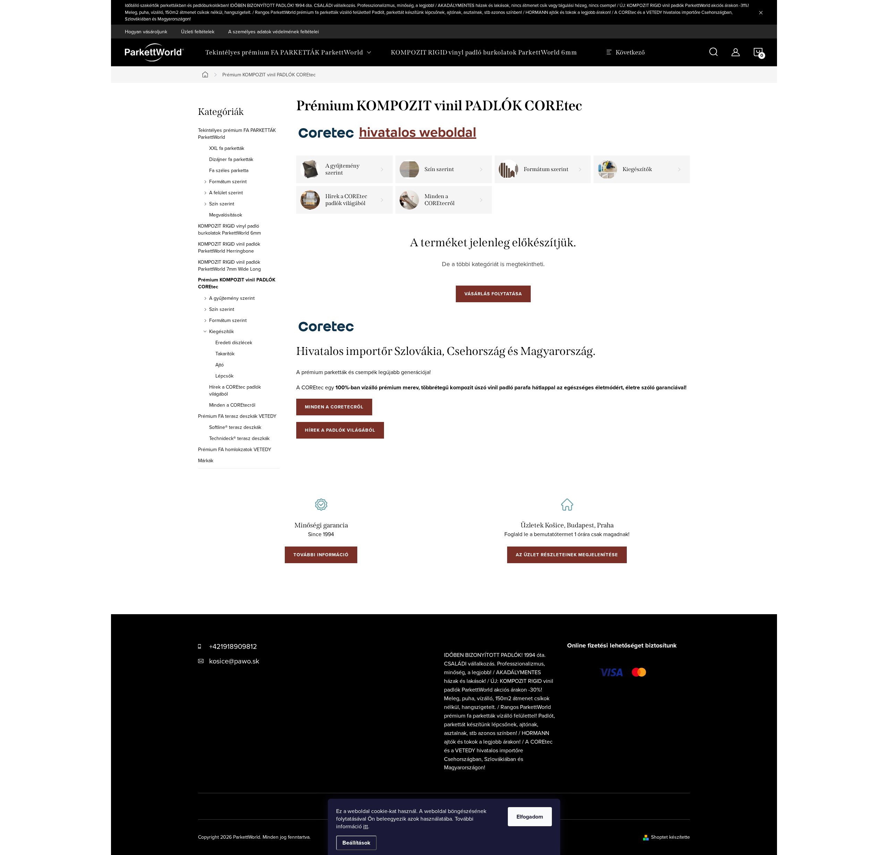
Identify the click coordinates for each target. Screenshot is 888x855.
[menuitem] (288, 52)
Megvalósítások (225, 214)
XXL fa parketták (226, 148)
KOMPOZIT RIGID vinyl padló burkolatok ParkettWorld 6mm (229, 229)
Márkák (205, 460)
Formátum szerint (228, 181)
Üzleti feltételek (197, 31)
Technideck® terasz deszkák (239, 438)
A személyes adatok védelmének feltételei (273, 31)
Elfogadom (529, 817)
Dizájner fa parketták (231, 159)
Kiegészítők (221, 331)
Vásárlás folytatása (493, 293)
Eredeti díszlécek (233, 342)
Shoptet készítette (670, 836)
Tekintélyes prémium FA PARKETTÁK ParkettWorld (237, 134)
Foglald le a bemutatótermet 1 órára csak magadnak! (567, 534)
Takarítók (224, 353)
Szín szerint (221, 203)
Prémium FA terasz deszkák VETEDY (237, 416)
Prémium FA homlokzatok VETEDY (234, 449)
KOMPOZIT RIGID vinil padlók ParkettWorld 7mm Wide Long (229, 265)
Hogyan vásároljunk (146, 31)
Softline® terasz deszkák (235, 427)
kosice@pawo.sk (234, 661)
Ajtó (219, 364)
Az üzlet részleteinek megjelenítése (567, 554)
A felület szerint (226, 192)
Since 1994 (321, 534)
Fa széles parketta (228, 170)
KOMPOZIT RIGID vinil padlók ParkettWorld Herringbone (229, 247)
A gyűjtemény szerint (232, 298)
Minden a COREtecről (232, 404)
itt (365, 826)
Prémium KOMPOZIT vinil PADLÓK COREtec (236, 283)
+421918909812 (233, 646)
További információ (321, 554)
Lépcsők (224, 375)
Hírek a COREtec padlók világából (235, 390)
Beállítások (356, 843)
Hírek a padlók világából (340, 430)
